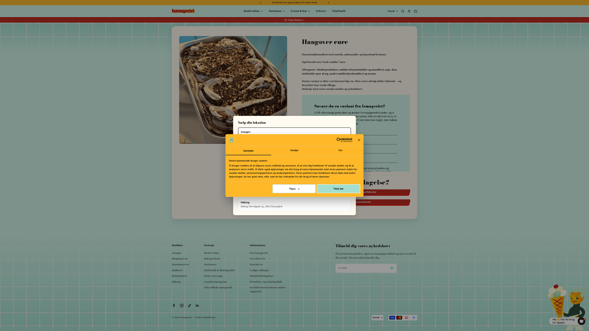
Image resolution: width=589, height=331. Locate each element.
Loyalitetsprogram (215, 281)
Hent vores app (213, 276)
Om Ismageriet (259, 253)
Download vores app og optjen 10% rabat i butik (294, 2)
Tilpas (292, 188)
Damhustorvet (180, 264)
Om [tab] (340, 150)
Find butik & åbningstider (219, 270)
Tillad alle (338, 188)
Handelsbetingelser (261, 276)
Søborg (176, 281)
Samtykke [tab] (248, 150)
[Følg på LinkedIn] (197, 305)
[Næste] (328, 2)
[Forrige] (260, 2)
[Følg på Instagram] (182, 305)
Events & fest (299, 11)
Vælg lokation (295, 20)
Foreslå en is (257, 258)
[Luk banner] (359, 140)
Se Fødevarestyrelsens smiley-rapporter (268, 289)
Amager (176, 253)
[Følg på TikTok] (189, 305)
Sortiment (275, 11)
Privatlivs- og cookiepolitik (266, 281)
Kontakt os (256, 264)
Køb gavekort (212, 258)
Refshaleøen (179, 276)
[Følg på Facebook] (174, 305)
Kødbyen (177, 270)
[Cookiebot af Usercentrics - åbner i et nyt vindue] (338, 140)
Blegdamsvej (179, 258)
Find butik (338, 11)
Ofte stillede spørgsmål (218, 287)
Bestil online (252, 11)
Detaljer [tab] (294, 150)
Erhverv (321, 11)
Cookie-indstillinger (205, 317)
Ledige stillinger (259, 270)
